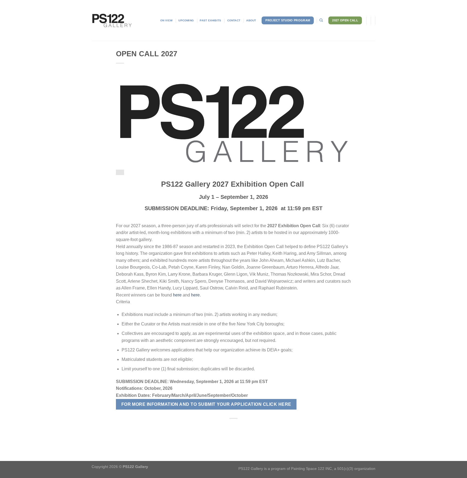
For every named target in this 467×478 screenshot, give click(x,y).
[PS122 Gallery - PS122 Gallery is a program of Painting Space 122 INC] (112, 20)
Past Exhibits (210, 20)
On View (166, 20)
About (251, 20)
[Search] (321, 20)
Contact (233, 20)
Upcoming (186, 20)
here (177, 295)
